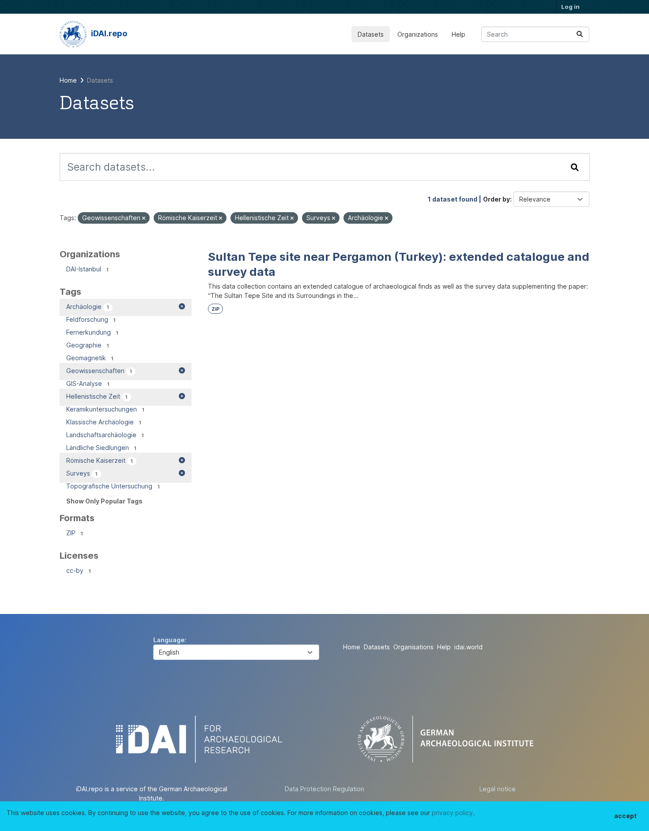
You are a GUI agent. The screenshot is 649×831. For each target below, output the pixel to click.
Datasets (371, 34)
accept (625, 816)
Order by (496, 199)
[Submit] (580, 34)
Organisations (413, 647)
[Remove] (143, 218)
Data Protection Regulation (324, 789)
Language (169, 640)
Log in (570, 6)
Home (351, 647)
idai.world (468, 647)
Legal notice (497, 789)
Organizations (417, 34)
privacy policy (452, 812)
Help (458, 34)
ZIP (215, 309)
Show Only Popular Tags (104, 501)
